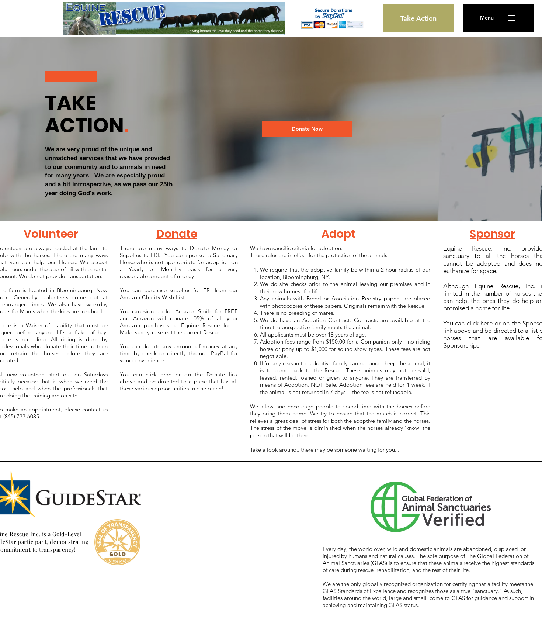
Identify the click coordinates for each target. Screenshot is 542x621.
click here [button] (159, 374)
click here (480, 323)
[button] (487, 18)
